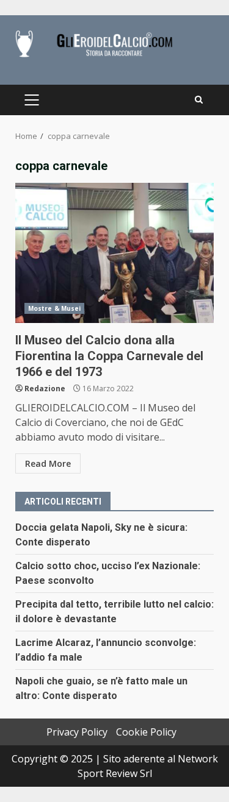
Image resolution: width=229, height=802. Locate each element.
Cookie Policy (146, 732)
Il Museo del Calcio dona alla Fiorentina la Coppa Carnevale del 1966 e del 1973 (114, 253)
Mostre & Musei (54, 308)
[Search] (199, 100)
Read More (48, 463)
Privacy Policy (76, 732)
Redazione (44, 388)
